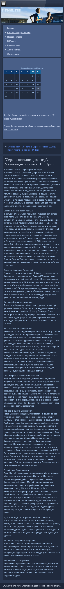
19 (17, 88)
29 (33, 92)
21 (27, 88)
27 (22, 92)
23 (38, 88)
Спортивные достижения (18, 32)
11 (12, 84)
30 (38, 92)
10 (6, 84)
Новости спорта (14, 37)
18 (12, 88)
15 (33, 84)
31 (6, 97)
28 (27, 92)
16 (38, 84)
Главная (11, 28)
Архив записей (14, 50)
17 (6, 88)
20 (22, 88)
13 (22, 84)
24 (6, 92)
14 (27, 84)
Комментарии (13, 45)
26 (17, 92)
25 (12, 92)
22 (33, 88)
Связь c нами (13, 54)
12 (17, 84)
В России (11, 41)
